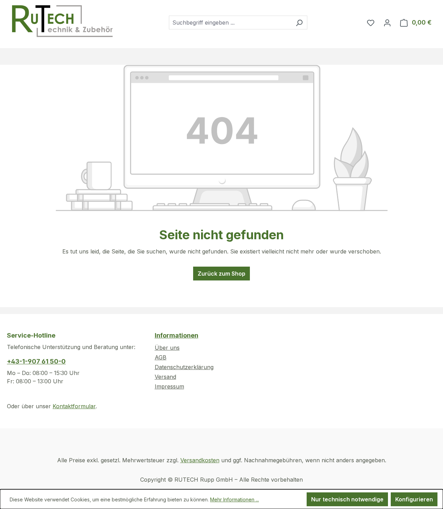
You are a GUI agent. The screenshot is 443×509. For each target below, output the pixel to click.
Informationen (176, 335)
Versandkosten (199, 460)
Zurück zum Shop (221, 273)
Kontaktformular (74, 406)
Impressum (169, 386)
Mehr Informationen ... (234, 499)
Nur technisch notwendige (347, 499)
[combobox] (230, 22)
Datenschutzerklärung (184, 367)
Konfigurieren (414, 499)
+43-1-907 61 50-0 (36, 361)
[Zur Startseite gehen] (62, 21)
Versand (165, 376)
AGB (160, 357)
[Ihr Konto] (387, 22)
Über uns (167, 347)
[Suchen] (299, 22)
